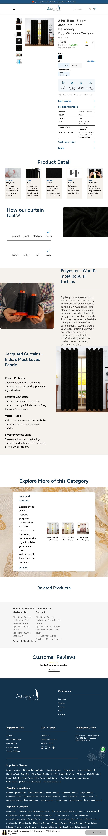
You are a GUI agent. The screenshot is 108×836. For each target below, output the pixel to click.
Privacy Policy (11, 743)
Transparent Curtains (59, 823)
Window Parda (64, 819)
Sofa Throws (25, 782)
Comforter (17, 770)
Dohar (8, 770)
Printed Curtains (76, 823)
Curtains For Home (62, 815)
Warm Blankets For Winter (64, 774)
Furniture (61, 715)
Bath (60, 711)
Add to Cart (96, 832)
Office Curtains (90, 811)
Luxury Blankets (83, 778)
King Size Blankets (68, 778)
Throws (27, 770)
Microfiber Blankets (53, 770)
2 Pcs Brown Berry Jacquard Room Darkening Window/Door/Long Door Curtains (83, 539)
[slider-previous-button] (15, 35)
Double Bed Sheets (13, 797)
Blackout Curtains (67, 827)
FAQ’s (76, 148)
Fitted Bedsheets (35, 793)
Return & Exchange (13, 740)
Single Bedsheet (87, 793)
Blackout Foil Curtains (49, 827)
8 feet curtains (11, 823)
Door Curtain (11, 811)
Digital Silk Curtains (30, 827)
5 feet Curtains (77, 819)
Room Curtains (50, 819)
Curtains (61, 703)
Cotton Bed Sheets (87, 797)
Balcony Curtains (75, 811)
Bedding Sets (21, 793)
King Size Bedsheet (52, 793)
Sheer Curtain (81, 827)
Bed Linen (62, 699)
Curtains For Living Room (15, 819)
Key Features (76, 101)
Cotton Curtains (91, 823)
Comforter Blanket (26, 778)
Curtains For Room (35, 819)
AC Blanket (81, 774)
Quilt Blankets (93, 774)
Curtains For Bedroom (80, 815)
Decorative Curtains (41, 823)
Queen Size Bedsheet (70, 793)
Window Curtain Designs (43, 815)
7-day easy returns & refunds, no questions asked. (77, 95)
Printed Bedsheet (53, 797)
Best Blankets (11, 778)
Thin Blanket (40, 778)
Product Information (76, 107)
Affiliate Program (12, 747)
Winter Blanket (12, 782)
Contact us (45, 736)
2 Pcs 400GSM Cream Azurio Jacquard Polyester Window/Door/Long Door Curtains (68, 539)
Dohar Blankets (69, 770)
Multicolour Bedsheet (14, 800)
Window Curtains (25, 811)
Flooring (61, 707)
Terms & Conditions (13, 751)
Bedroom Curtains (60, 811)
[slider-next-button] (51, 35)
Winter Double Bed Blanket (42, 774)
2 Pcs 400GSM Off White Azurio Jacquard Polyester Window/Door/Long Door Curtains (53, 539)
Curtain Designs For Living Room (18, 815)
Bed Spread (36, 782)
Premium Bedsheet (70, 797)
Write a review (54, 670)
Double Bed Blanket (85, 770)
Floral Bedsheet (61, 800)
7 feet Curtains (91, 819)
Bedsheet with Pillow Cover (34, 797)
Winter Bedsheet (76, 800)
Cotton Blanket (38, 770)
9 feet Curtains (25, 823)
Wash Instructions (76, 142)
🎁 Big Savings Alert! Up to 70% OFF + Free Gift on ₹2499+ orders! (54, 2)
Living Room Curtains (42, 811)
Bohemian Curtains (13, 827)
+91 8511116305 (47, 743)
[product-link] (53, 528)
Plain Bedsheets (47, 800)
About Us (9, 736)
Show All (23, 567)
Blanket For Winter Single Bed (17, 774)
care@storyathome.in (49, 740)
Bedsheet (10, 793)
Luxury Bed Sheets (92, 800)
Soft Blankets (53, 778)
